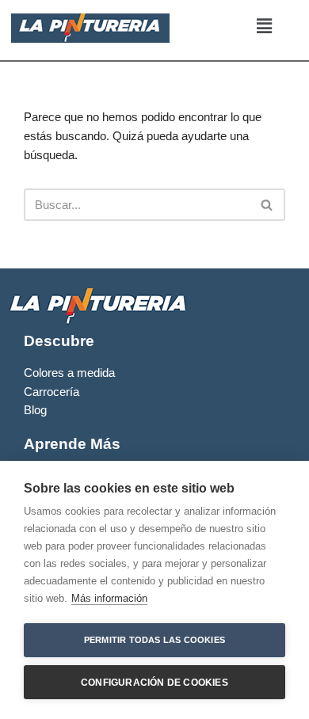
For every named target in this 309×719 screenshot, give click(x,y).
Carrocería (51, 392)
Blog (35, 410)
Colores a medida (69, 373)
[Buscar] (267, 204)
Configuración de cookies (154, 682)
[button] (263, 26)
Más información (109, 598)
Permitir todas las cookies (154, 640)
